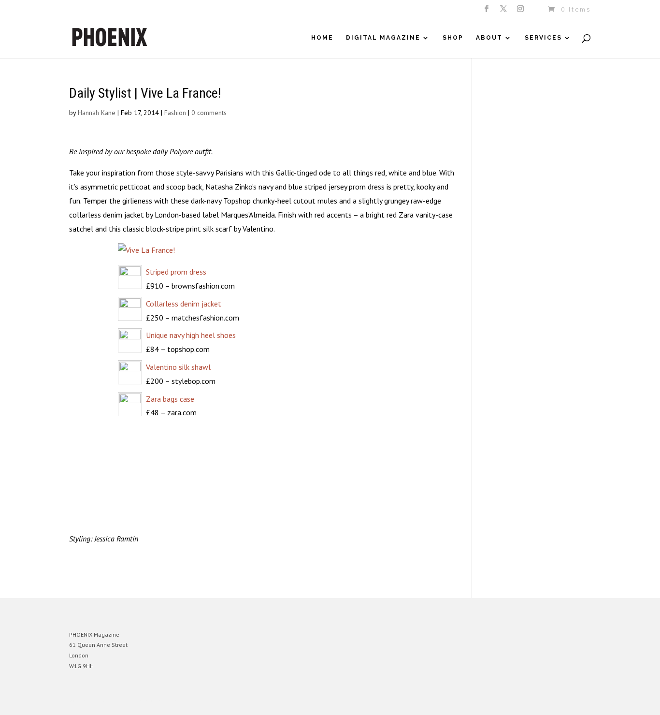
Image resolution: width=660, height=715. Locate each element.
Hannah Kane (96, 112)
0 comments (209, 112)
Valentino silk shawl (178, 367)
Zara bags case (170, 399)
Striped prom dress (176, 272)
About (489, 37)
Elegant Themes (114, 700)
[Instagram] (521, 11)
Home (322, 37)
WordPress (174, 700)
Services (543, 37)
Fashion (175, 112)
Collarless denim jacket (183, 303)
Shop (453, 37)
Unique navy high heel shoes (191, 335)
